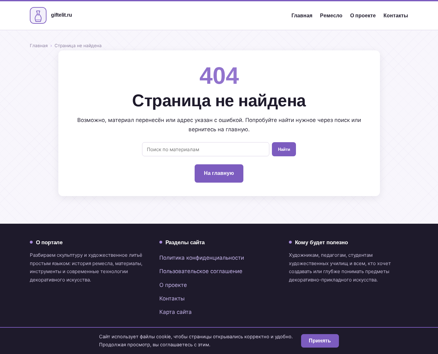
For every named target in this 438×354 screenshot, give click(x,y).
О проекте (363, 15)
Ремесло (331, 15)
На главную (219, 173)
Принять (320, 340)
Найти (284, 149)
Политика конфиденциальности (201, 258)
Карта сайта (175, 312)
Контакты (395, 15)
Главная (301, 15)
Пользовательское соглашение (200, 271)
